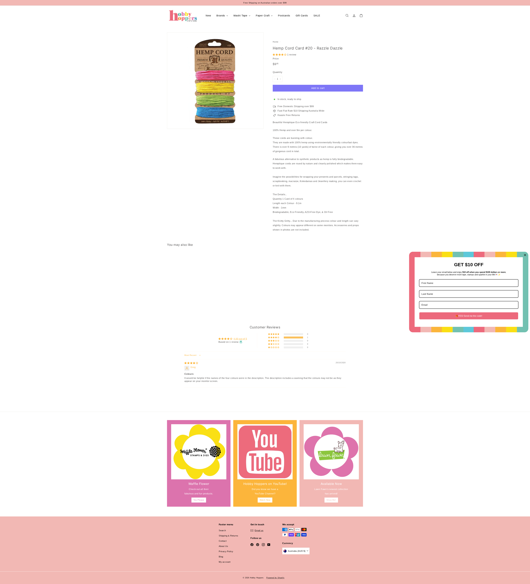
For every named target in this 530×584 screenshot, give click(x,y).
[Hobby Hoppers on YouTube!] (265, 451)
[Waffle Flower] (198, 451)
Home (275, 42)
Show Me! (331, 500)
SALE (316, 15)
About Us (223, 546)
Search (222, 530)
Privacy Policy (226, 551)
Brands (221, 15)
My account (224, 562)
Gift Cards (302, 15)
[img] (191, 363)
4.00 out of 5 (240, 339)
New (208, 15)
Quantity (277, 72)
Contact (223, 541)
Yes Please (198, 500)
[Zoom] (215, 81)
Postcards (284, 15)
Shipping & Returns (228, 536)
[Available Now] (331, 451)
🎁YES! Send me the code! (468, 316)
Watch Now (265, 500)
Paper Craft (263, 15)
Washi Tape (240, 15)
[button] (280, 54)
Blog (221, 556)
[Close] (525, 255)
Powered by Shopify (275, 578)
